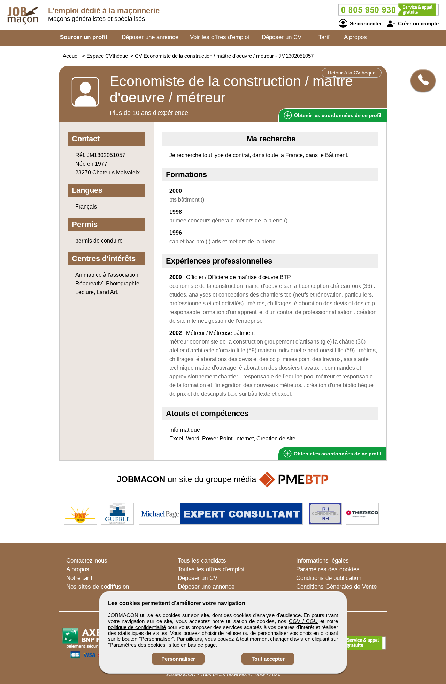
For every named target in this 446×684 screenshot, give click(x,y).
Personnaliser (178, 659)
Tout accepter (268, 659)
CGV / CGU (303, 621)
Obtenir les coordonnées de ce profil (336, 453)
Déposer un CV (281, 37)
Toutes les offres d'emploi (211, 569)
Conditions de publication (328, 578)
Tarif (324, 37)
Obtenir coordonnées (337, 115)
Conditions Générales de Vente (336, 586)
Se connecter (365, 23)
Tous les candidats (202, 560)
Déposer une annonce (150, 37)
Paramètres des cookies (328, 569)
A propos (355, 37)
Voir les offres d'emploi (219, 37)
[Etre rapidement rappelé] (420, 80)
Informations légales (322, 560)
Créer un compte (418, 23)
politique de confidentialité (137, 627)
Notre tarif (79, 578)
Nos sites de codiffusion (97, 586)
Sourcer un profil (83, 37)
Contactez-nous (86, 560)
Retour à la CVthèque (352, 73)
